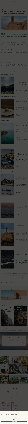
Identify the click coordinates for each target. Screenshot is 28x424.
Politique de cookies (10, 423)
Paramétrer (14, 419)
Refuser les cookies (14, 417)
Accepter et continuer (14, 421)
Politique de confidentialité (16, 423)
